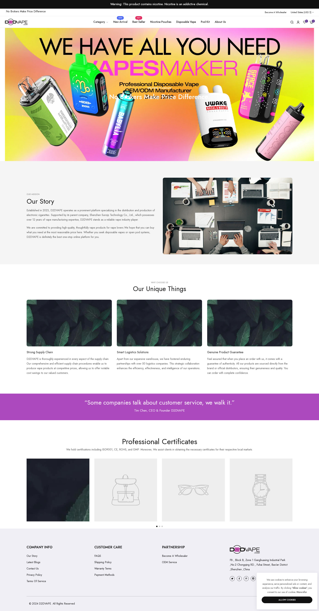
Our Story (32, 556)
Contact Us (33, 568)
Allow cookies (287, 599)
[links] (233, 578)
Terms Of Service (36, 581)
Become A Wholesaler (175, 556)
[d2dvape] (16, 22)
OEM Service (169, 562)
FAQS (97, 556)
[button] (157, 526)
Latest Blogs (33, 562)
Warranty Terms (102, 568)
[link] (101, 22)
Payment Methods (104, 575)
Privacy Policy (34, 575)
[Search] (292, 22)
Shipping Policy (102, 562)
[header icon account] (298, 22)
